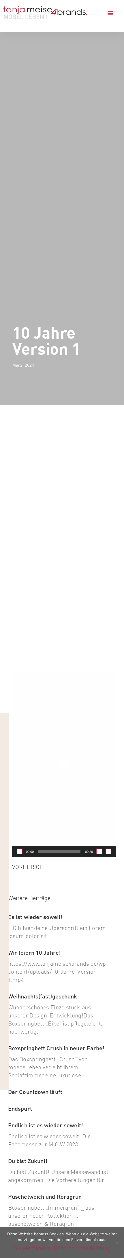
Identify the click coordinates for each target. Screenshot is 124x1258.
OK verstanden (31, 1248)
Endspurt (20, 1108)
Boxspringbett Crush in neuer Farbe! (56, 1048)
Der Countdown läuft (35, 1091)
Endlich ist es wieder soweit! (45, 1125)
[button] (110, 13)
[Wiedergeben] (19, 851)
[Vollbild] (108, 851)
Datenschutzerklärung (82, 1248)
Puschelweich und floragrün (45, 1196)
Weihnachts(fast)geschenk (42, 996)
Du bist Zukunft (28, 1160)
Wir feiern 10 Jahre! (34, 952)
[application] (64, 765)
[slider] (59, 851)
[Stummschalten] (99, 851)
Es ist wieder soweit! (35, 916)
